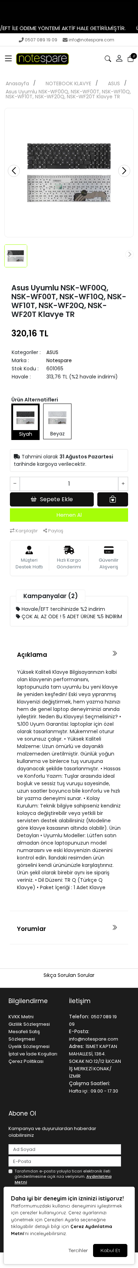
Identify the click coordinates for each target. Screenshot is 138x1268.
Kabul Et (110, 1250)
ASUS (114, 83)
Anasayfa (17, 83)
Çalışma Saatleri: (89, 1083)
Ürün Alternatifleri (34, 399)
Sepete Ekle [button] (56, 499)
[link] (69, 11)
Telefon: (79, 1016)
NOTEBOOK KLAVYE (68, 83)
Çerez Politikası (26, 1061)
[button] (8, 58)
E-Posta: (79, 1031)
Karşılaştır (26, 530)
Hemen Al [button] (69, 515)
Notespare (59, 360)
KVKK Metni (21, 1016)
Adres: (76, 1046)
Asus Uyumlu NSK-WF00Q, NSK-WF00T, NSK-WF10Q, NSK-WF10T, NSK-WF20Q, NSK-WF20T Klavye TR (68, 94)
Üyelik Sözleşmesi (29, 1046)
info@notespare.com (91, 40)
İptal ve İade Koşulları (32, 1053)
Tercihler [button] (78, 1250)
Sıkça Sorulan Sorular (69, 975)
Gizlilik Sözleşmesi (29, 1024)
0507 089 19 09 (41, 40)
